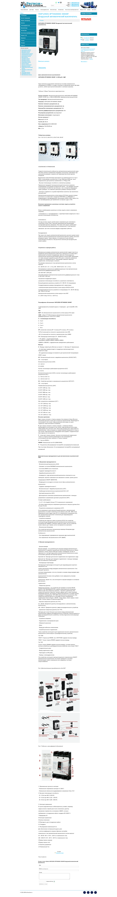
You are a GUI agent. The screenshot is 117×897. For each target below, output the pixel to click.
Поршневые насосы (26, 62)
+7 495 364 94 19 (74, 2)
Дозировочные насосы (27, 54)
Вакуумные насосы (26, 51)
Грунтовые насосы (26, 72)
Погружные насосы (26, 61)
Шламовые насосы (26, 73)
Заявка (88, 9)
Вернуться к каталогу (43, 61)
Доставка (32, 9)
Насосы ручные (25, 63)
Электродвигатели (44, 9)
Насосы (37, 9)
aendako (87, 39)
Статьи (22, 40)
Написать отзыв (59, 853)
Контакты (94, 9)
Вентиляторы (53, 9)
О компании (23, 15)
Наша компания (24, 9)
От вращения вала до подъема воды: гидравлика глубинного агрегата (88, 50)
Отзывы (23, 42)
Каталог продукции (25, 18)
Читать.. (91, 59)
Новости (23, 45)
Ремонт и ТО (83, 9)
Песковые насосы (26, 58)
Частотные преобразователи (71, 9)
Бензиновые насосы (26, 49)
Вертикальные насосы (27, 74)
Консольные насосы (26, 56)
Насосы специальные (27, 64)
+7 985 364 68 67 (74, 4)
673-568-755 (87, 37)
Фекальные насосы (26, 66)
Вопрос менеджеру (25, 20)
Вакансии (23, 38)
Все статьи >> (84, 61)
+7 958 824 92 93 (74, 6)
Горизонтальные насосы (27, 53)
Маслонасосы (25, 57)
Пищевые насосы (26, 59)
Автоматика (61, 9)
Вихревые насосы (26, 52)
